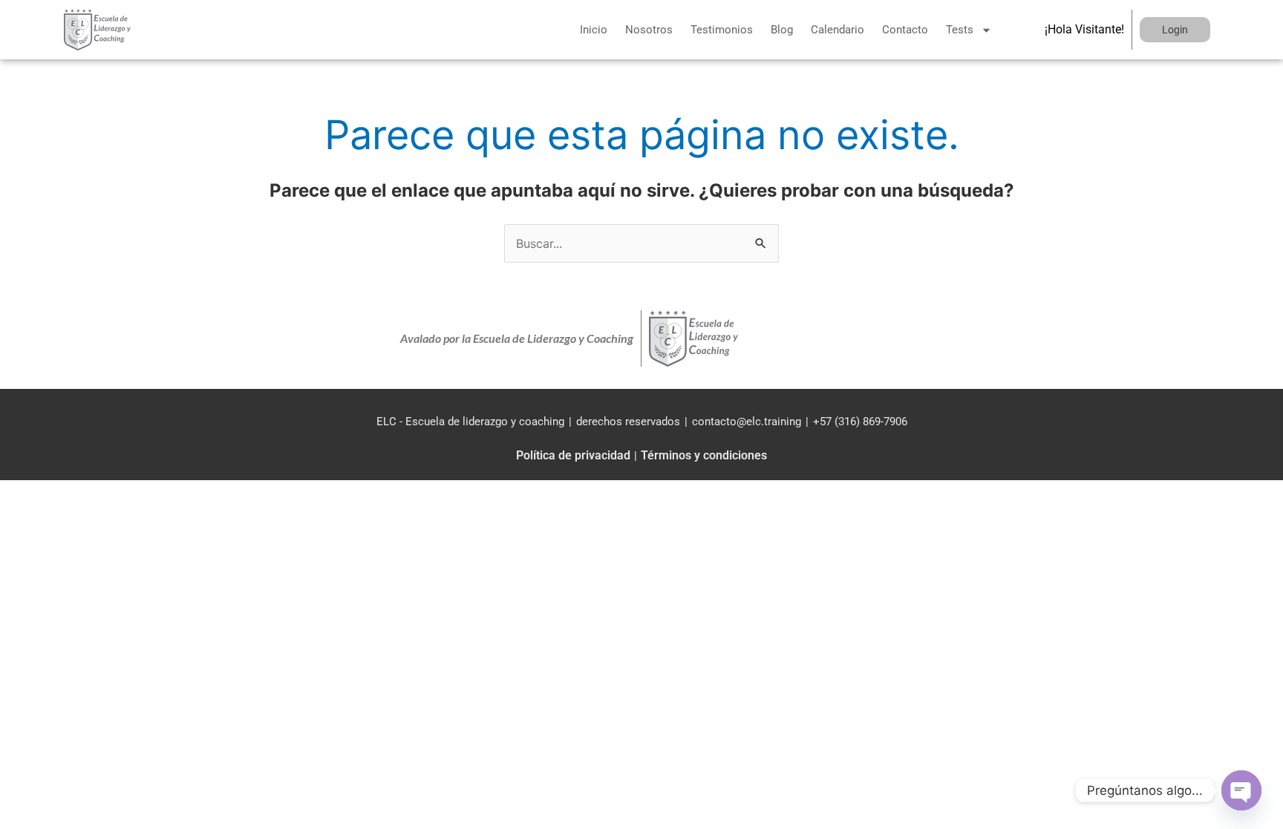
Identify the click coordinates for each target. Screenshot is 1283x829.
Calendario (837, 29)
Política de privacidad (573, 455)
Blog (782, 29)
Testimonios (722, 29)
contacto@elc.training (746, 421)
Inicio (593, 29)
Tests (959, 29)
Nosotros (649, 29)
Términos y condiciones (704, 455)
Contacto (905, 29)
